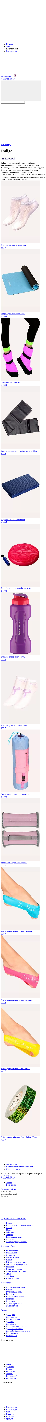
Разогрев (10, 1267)
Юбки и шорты (12, 1278)
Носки (9, 1260)
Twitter (9, 1182)
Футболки (10, 1276)
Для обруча (11, 1324)
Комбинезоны (12, 1250)
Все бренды (6, 144)
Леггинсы (10, 1255)
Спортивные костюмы (16, 1271)
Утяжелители (12, 1306)
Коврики (10, 1294)
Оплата (9, 1364)
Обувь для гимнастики (16, 1262)
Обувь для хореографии (16, 1264)
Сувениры (10, 1301)
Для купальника (13, 1319)
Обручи (9, 1234)
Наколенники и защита (16, 1296)
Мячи (8, 1230)
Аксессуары (6, 1283)
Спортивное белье (14, 1269)
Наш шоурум (11, 1409)
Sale (8, 46)
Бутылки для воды (14, 1292)
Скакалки (10, 1239)
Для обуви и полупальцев (17, 1326)
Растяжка (10, 1299)
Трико (8, 1274)
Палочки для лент (14, 1237)
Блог (8, 1412)
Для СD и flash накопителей (18, 1331)
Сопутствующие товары (16, 1241)
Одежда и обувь (8, 1246)
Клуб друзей (11, 1376)
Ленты (9, 1227)
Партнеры (10, 1416)
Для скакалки (12, 1333)
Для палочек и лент (14, 1328)
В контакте (11, 1185)
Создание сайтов (8, 1189)
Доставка (10, 1367)
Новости (10, 1414)
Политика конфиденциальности (20, 1167)
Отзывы (9, 1374)
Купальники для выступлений (19, 1225)
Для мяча (10, 1321)
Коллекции (11, 1378)
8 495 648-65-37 (8, 1176)
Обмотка (10, 1232)
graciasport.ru (7, 77)
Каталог (9, 44)
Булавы (9, 1223)
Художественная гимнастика (13, 1218)
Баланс (9, 1289)
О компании (11, 51)
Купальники (11, 1253)
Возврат (9, 1369)
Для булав (10, 1314)
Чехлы (4, 1310)
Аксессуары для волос (16, 1287)
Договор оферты (13, 1169)
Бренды (9, 1419)
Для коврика (11, 1317)
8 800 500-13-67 (8, 79)
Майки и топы (12, 1257)
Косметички (11, 1335)
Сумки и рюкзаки (14, 1303)
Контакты (10, 1371)
